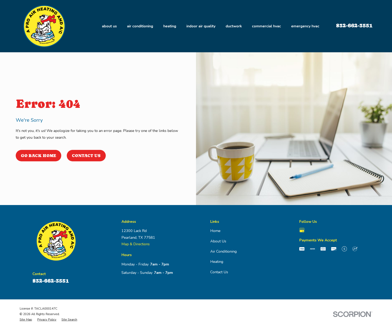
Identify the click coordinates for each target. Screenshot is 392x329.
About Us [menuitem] (109, 26)
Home (215, 230)
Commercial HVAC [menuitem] (266, 26)
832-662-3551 (354, 25)
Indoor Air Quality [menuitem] (200, 26)
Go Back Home (38, 155)
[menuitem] (26, 319)
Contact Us (86, 155)
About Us (218, 241)
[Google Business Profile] (301, 230)
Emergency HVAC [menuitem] (305, 26)
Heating (216, 261)
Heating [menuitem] (169, 26)
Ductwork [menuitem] (234, 26)
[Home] (45, 26)
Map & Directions (135, 244)
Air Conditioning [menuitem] (140, 26)
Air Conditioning (223, 251)
